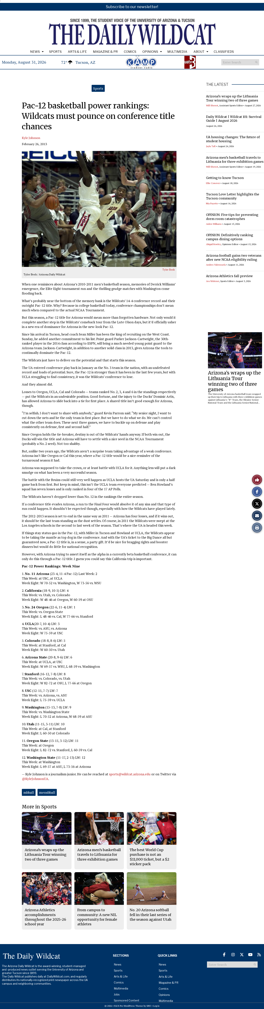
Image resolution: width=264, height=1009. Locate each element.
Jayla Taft (211, 146)
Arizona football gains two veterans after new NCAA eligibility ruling (233, 257)
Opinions (150, 52)
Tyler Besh (168, 269)
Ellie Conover (213, 183)
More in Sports (39, 807)
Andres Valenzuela (216, 264)
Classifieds (224, 52)
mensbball (47, 792)
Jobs (117, 994)
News (35, 52)
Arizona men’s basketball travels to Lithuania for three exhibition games (235, 159)
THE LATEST (217, 84)
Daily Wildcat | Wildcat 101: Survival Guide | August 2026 (233, 119)
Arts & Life (77, 52)
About (198, 52)
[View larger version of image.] (99, 209)
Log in (156, 1005)
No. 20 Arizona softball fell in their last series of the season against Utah (150, 915)
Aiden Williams (214, 223)
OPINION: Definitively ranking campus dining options (229, 237)
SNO (148, 1005)
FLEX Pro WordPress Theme (128, 1005)
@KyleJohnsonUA (35, 779)
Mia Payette (212, 203)
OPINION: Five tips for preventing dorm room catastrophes (232, 217)
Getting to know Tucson (225, 178)
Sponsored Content (126, 1000)
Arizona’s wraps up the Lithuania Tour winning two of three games (232, 98)
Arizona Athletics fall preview (229, 276)
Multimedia (177, 52)
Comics (130, 52)
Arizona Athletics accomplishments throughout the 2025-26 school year (45, 917)
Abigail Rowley (213, 244)
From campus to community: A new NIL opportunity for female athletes (97, 917)
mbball (28, 792)
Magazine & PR (105, 52)
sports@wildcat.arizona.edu (130, 774)
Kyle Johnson (31, 138)
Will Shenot (212, 105)
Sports (55, 52)
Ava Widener (212, 281)
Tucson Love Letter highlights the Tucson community (232, 196)
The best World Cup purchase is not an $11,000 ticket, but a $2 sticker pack (149, 857)
